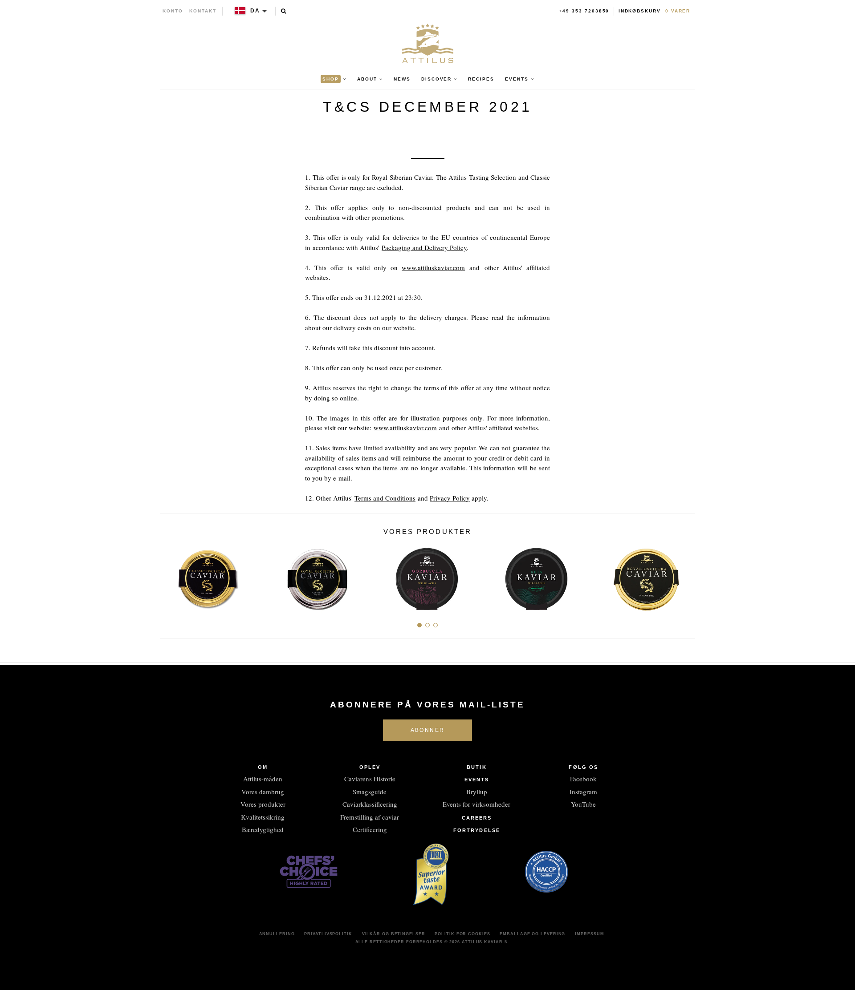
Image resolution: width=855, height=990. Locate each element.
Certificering (370, 829)
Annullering (277, 934)
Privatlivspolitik (328, 934)
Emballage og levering (532, 934)
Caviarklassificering (369, 804)
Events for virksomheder (476, 804)
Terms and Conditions (384, 497)
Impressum (589, 934)
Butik (477, 767)
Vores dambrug (262, 791)
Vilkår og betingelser (393, 934)
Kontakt (202, 10)
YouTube (583, 804)
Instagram (583, 791)
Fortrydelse (476, 830)
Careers (477, 817)
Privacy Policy (450, 497)
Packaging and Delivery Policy (424, 247)
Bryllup (476, 791)
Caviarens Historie (369, 778)
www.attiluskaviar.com (433, 267)
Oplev (370, 767)
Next (685, 575)
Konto (173, 10)
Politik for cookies (462, 934)
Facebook (583, 778)
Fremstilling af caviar (369, 816)
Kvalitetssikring (263, 816)
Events (476, 779)
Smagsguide (370, 791)
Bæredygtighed (263, 829)
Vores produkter (262, 804)
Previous (170, 575)
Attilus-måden (262, 778)
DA (255, 11)
